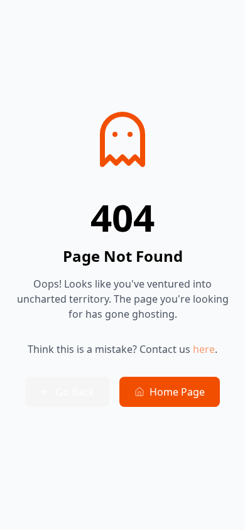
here (204, 349)
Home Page (177, 392)
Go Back (74, 392)
